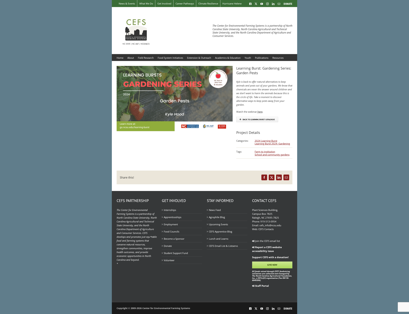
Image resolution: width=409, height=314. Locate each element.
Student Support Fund (176, 253)
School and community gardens (272, 154)
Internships (170, 210)
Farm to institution (265, 151)
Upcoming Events (218, 224)
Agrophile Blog (217, 217)
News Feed (215, 210)
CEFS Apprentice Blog (220, 231)
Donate (168, 245)
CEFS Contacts (266, 229)
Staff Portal (262, 285)
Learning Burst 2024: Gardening (272, 143)
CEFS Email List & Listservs (223, 245)
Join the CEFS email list (267, 241)
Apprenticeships (172, 217)
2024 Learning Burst (266, 140)
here (259, 111)
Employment (171, 224)
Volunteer (169, 260)
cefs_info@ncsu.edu (270, 225)
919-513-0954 (268, 221)
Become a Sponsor (174, 238)
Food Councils (171, 231)
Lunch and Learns (218, 238)
